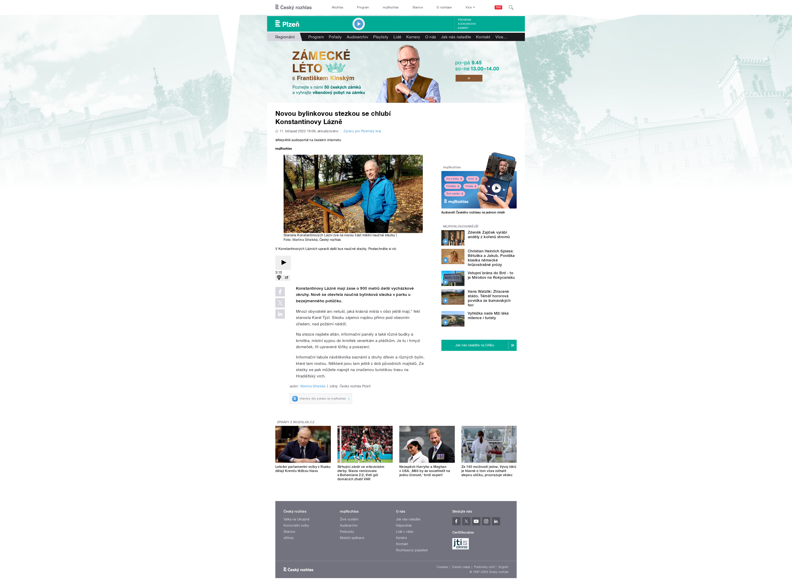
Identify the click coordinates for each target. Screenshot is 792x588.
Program (363, 7)
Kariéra (401, 538)
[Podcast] (279, 278)
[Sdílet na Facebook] (280, 291)
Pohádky (451, 186)
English (503, 567)
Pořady (335, 37)
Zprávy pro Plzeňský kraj (362, 131)
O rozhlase (444, 7)
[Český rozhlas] (293, 7)
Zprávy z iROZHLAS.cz (296, 422)
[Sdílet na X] (280, 303)
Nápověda (404, 525)
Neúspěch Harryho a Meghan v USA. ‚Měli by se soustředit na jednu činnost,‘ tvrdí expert (424, 471)
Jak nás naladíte (456, 37)
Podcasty (347, 532)
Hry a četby (452, 178)
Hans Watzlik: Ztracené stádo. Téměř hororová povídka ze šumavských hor (489, 298)
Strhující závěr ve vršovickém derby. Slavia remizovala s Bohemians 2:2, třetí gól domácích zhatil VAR (360, 473)
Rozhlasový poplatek (412, 550)
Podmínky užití (484, 567)
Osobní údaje (461, 567)
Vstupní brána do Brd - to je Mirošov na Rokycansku (491, 275)
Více (501, 37)
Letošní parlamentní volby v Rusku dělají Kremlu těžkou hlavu (303, 469)
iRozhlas (337, 7)
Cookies (442, 567)
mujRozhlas (391, 7)
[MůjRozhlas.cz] (283, 149)
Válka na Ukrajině (296, 519)
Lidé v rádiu (405, 532)
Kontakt (483, 37)
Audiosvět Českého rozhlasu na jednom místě (473, 212)
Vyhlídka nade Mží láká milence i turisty (488, 315)
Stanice (417, 7)
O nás (430, 37)
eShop (288, 538)
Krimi (471, 178)
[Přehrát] (283, 263)
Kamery (463, 28)
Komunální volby (296, 525)
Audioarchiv (467, 23)
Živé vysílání (453, 193)
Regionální (285, 37)
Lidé (397, 37)
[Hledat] (511, 7)
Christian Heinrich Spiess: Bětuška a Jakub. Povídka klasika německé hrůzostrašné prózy (491, 258)
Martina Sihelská (305, 240)
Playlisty (380, 37)
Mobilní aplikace (352, 538)
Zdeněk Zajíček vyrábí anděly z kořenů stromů (489, 234)
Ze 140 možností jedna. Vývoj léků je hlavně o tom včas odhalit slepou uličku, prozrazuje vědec (488, 471)
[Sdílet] (286, 278)
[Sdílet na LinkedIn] (280, 314)
